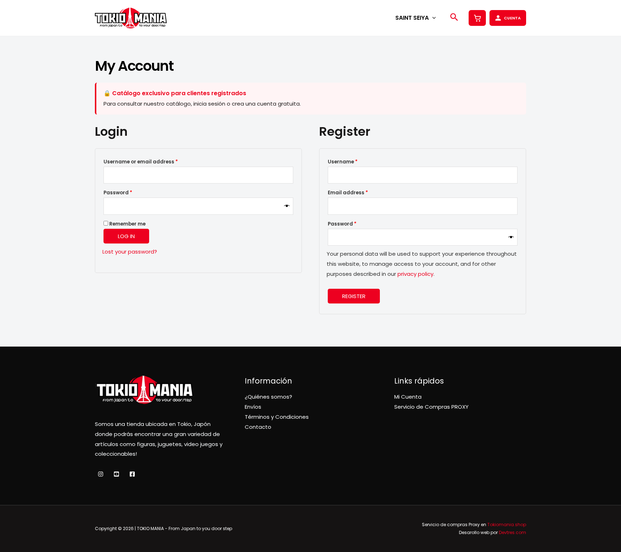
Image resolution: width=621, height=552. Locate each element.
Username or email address (152, 161)
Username (354, 161)
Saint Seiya (412, 18)
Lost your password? (129, 251)
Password (129, 192)
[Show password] (287, 206)
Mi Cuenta (408, 396)
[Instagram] (100, 474)
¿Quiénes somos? (268, 396)
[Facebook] (132, 474)
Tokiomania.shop (506, 524)
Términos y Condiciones (277, 417)
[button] (432, 18)
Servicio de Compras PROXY (431, 406)
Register (353, 296)
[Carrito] (477, 18)
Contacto (258, 427)
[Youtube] (116, 474)
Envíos (253, 406)
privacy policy (415, 274)
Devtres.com (512, 532)
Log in (126, 236)
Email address (359, 192)
